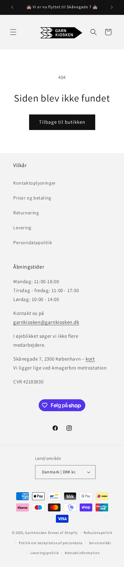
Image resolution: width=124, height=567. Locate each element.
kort (90, 359)
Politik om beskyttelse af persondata (51, 543)
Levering (22, 228)
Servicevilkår (100, 543)
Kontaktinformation (82, 552)
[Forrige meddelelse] (12, 7)
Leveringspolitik (44, 552)
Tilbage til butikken (62, 122)
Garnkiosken (36, 532)
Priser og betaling (32, 198)
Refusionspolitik (98, 532)
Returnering (26, 213)
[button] (13, 32)
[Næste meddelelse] (111, 7)
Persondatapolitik (32, 242)
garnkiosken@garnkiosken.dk (46, 322)
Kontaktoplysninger (34, 183)
